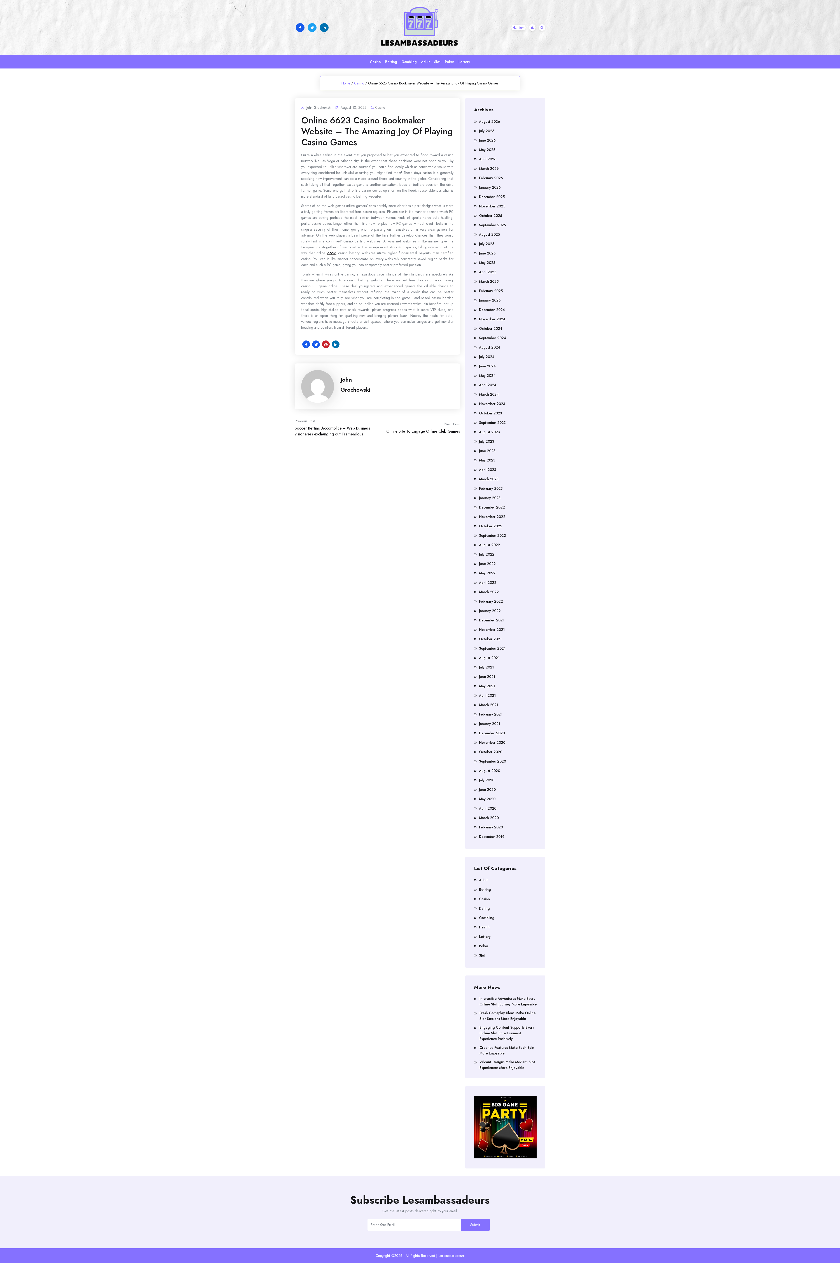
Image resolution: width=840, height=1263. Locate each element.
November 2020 (492, 742)
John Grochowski (355, 385)
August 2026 (489, 121)
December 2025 (492, 196)
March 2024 (489, 394)
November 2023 (492, 403)
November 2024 (492, 319)
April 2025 (487, 272)
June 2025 (487, 253)
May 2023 (487, 460)
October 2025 (490, 215)
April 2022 (487, 582)
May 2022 (487, 573)
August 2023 (489, 432)
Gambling (409, 61)
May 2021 (487, 686)
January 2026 (490, 187)
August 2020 (489, 770)
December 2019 (491, 836)
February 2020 (491, 827)
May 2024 (487, 375)
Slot (437, 61)
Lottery (464, 61)
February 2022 (491, 601)
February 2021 (490, 714)
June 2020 (487, 789)
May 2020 (487, 799)
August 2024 (489, 347)
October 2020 (490, 751)
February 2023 (491, 488)
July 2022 (486, 554)
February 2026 (491, 178)
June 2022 (487, 563)
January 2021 (489, 723)
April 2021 (487, 695)
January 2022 (490, 610)
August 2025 (489, 234)
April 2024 (487, 385)
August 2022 (489, 544)
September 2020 (492, 761)
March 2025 (489, 281)
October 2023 (490, 413)
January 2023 (489, 497)
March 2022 (489, 592)
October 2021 (490, 639)
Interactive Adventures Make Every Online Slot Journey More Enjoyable (508, 1001)
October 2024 (490, 328)
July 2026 (486, 130)
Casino (375, 61)
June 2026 (487, 140)
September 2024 (492, 337)
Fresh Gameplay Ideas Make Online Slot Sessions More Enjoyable (508, 1015)
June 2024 (487, 366)
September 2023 (492, 422)
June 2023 (487, 450)
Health (484, 927)
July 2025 (486, 243)
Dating (484, 908)
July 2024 (486, 356)
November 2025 (492, 206)
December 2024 (492, 309)
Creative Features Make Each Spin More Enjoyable (507, 1050)
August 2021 (489, 657)
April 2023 (487, 469)
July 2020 (486, 780)
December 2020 (492, 733)
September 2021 (492, 648)
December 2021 (491, 620)
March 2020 (489, 817)
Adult (425, 61)
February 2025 (491, 290)
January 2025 (489, 300)
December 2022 (492, 507)
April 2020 (487, 808)
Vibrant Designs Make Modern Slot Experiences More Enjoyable (507, 1065)
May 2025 (487, 262)
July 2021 (486, 667)
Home (345, 83)
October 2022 (490, 526)
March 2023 (489, 479)
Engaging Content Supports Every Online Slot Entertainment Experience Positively (507, 1033)
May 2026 (487, 149)
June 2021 (487, 676)
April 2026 (487, 159)
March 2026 (489, 168)
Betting (391, 61)
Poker (449, 61)
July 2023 (486, 441)
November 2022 (492, 516)
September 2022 (492, 535)
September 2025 (492, 225)
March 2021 (488, 704)
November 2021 (492, 629)
